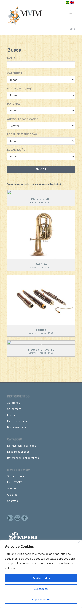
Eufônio (41, 264)
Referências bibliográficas (23, 457)
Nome (11, 58)
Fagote (41, 329)
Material (13, 103)
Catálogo (14, 439)
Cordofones (14, 408)
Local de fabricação (22, 134)
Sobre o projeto (16, 476)
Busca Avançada (16, 427)
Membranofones (17, 421)
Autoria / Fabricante (22, 119)
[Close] (79, 542)
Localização (16, 149)
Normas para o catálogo (21, 445)
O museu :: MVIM (18, 470)
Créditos (12, 494)
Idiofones (13, 415)
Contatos (12, 500)
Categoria (14, 73)
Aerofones (13, 402)
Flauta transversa (41, 349)
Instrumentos (18, 396)
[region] (41, 574)
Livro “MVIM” (14, 482)
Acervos (12, 488)
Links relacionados (18, 451)
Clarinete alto (41, 199)
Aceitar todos (41, 578)
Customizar (41, 588)
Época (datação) (19, 88)
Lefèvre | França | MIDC (41, 202)
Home (71, 28)
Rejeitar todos (41, 599)
